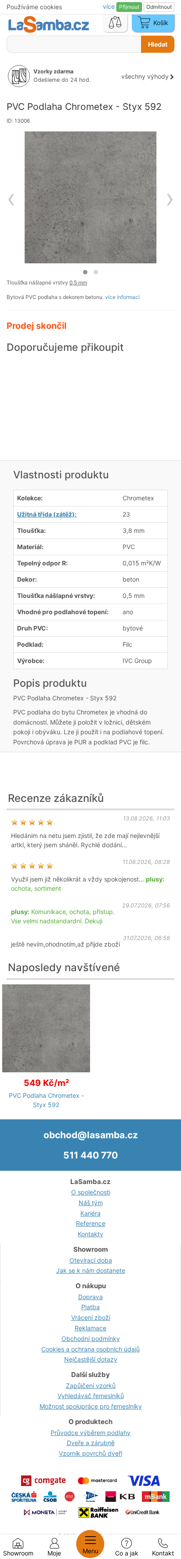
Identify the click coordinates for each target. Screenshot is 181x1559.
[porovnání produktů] (115, 23)
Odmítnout (159, 7)
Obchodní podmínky (91, 1338)
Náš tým (91, 1202)
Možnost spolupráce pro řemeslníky (91, 1406)
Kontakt (163, 1553)
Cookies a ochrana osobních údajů (90, 1349)
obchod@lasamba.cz (90, 1134)
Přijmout (129, 7)
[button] (85, 272)
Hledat (157, 44)
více (109, 6)
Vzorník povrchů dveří (90, 1453)
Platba (90, 1307)
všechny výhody (145, 76)
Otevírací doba (90, 1260)
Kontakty (90, 1234)
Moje (54, 1553)
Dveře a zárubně (91, 1442)
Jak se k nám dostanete (90, 1270)
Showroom (18, 1553)
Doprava (90, 1296)
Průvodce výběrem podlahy (90, 1432)
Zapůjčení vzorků (91, 1385)
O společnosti (90, 1192)
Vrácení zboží (90, 1317)
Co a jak (126, 1553)
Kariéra (90, 1213)
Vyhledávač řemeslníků (91, 1395)
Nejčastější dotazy (90, 1359)
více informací (122, 297)
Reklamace (90, 1328)
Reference (90, 1223)
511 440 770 (90, 1155)
